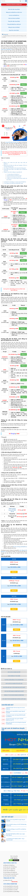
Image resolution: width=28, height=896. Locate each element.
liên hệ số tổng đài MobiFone (20, 546)
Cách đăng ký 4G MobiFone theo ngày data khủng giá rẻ (15, 168)
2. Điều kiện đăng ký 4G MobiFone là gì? (13, 175)
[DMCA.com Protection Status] (14, 860)
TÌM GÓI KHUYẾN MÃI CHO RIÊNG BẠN (14, 4)
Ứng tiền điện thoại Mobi (14, 21)
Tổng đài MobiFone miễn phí (14, 24)
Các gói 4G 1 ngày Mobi (10, 868)
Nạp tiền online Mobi (14, 30)
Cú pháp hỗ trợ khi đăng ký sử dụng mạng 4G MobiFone (15, 181)
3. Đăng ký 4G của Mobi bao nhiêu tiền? (13, 177)
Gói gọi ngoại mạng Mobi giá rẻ (11, 874)
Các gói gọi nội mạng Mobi (10, 875)
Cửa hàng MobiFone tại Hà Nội (11, 888)
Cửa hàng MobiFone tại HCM (11, 889)
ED (3, 656)
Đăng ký (23, 77)
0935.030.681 (15, 881)
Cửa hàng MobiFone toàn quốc (11, 886)
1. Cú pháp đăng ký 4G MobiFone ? (13, 174)
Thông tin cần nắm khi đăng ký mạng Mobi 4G (13, 172)
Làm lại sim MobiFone (14, 15)
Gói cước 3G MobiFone (10, 870)
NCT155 (14, 577)
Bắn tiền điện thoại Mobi (14, 9)
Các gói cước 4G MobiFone (11, 867)
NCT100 (14, 596)
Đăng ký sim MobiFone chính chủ (14, 12)
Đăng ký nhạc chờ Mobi (14, 27)
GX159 (14, 559)
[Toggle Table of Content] (2, 160)
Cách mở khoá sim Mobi (14, 18)
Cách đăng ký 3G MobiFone (11, 872)
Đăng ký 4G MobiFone (9, 865)
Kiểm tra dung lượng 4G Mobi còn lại (12, 510)
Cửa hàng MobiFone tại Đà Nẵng (12, 891)
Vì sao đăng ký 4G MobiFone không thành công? (13, 183)
